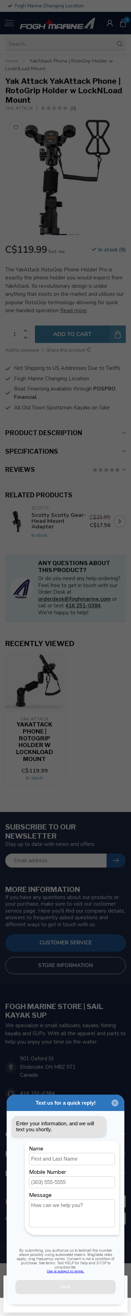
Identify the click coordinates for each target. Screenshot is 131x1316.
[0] (123, 23)
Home (11, 61)
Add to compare (22, 350)
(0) (73, 108)
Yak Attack (19, 108)
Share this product (66, 350)
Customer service (65, 942)
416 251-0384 (83, 605)
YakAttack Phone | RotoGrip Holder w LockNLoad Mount (34, 741)
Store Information (65, 965)
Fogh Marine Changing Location (51, 378)
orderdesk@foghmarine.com (74, 598)
